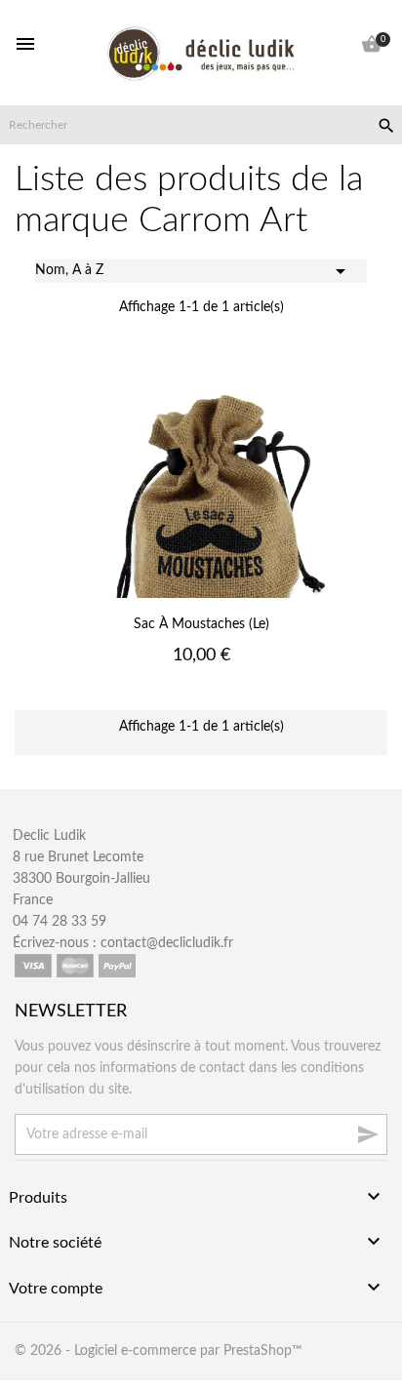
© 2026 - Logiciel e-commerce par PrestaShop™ (158, 1351)
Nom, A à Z (193, 271)
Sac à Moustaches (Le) (201, 624)
